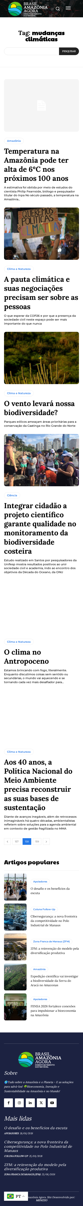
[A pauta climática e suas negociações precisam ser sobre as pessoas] (41, 234)
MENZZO (41, 1200)
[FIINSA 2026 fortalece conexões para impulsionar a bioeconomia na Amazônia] (15, 1006)
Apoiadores (40, 881)
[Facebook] (8, 1102)
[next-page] (46, 841)
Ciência (12, 495)
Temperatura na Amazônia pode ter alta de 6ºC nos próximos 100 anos (36, 164)
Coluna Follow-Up (44, 909)
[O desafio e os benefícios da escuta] (15, 887)
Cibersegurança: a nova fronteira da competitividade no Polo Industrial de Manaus (54, 920)
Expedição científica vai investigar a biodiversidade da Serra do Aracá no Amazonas (54, 980)
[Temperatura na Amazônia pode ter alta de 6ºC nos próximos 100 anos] (41, 105)
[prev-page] (7, 841)
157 (17, 841)
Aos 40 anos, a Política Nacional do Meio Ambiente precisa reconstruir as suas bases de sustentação (38, 784)
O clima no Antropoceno (26, 656)
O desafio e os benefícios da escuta (35, 1128)
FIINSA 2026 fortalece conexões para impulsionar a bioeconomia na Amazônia (53, 1010)
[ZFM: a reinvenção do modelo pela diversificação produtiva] (15, 947)
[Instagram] (19, 1102)
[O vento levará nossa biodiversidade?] (41, 358)
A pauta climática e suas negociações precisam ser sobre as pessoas (41, 293)
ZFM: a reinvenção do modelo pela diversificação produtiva (35, 1166)
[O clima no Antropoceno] (41, 606)
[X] (41, 1102)
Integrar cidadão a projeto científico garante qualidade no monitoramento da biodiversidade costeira (40, 528)
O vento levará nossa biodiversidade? (39, 408)
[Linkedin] (30, 1102)
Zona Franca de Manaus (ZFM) (51, 941)
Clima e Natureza (19, 268)
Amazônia (14, 140)
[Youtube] (52, 1102)
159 (37, 841)
